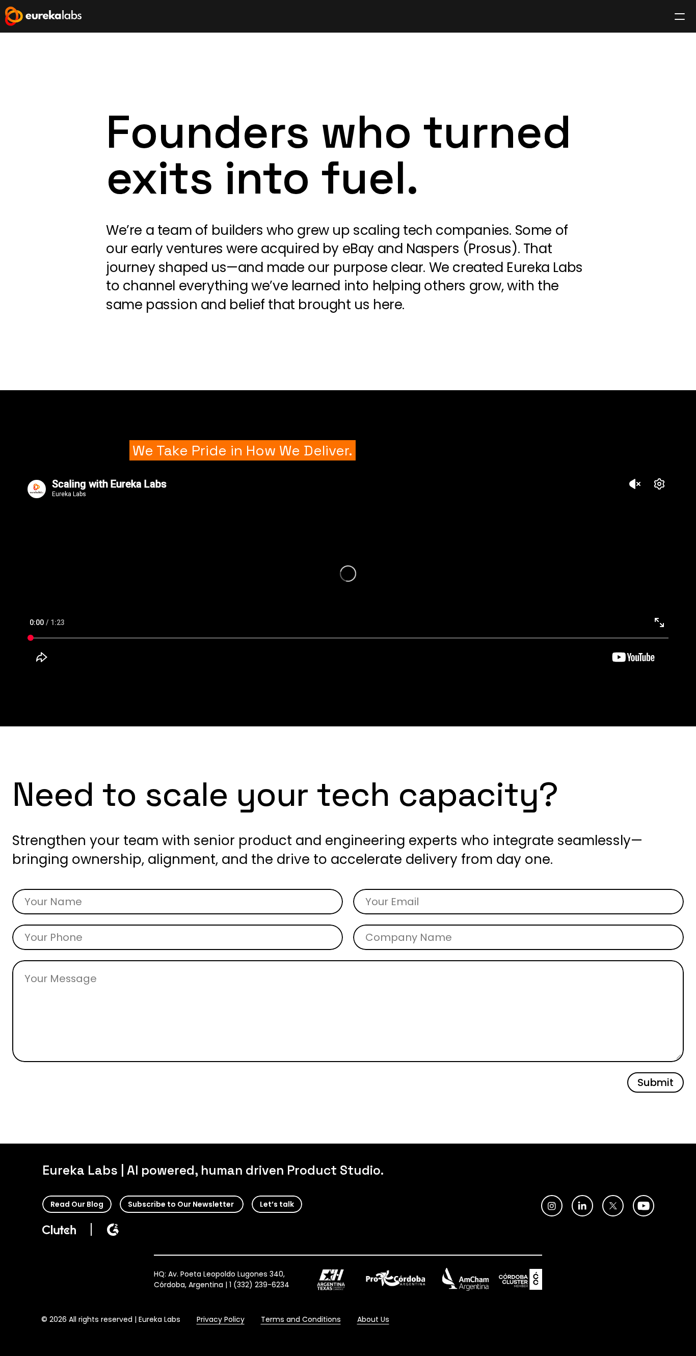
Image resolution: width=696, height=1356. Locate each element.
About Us (373, 1319)
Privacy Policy (221, 1319)
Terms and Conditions (301, 1319)
